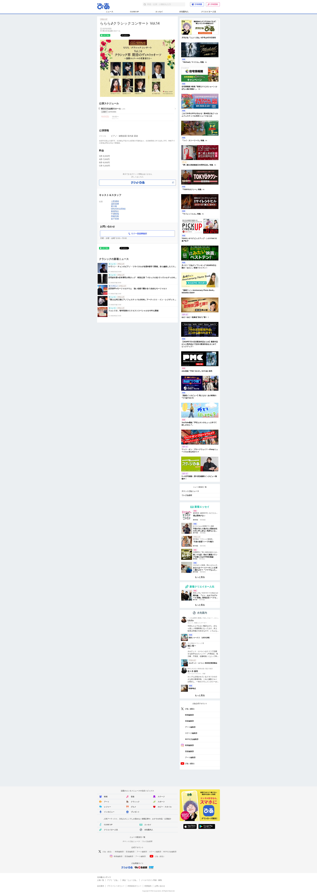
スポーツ (161, 801)
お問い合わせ (160, 886)
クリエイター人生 (208, 11)
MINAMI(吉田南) (118, 209)
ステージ (161, 796)
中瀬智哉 (115, 213)
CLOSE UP (134, 11)
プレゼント (135, 812)
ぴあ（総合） (190, 709)
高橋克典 (115, 216)
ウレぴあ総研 (187, 495)
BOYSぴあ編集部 (191, 739)
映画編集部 (189, 715)
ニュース (109, 11)
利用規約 (148, 886)
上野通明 (115, 201)
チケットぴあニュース (190, 491)
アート (106, 801)
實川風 (114, 206)
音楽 (132, 796)
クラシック (135, 801)
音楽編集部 (189, 721)
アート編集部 (190, 727)
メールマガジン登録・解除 (151, 880)
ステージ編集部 (191, 733)
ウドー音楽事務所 (139, 233)
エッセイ (159, 11)
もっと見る (200, 577)
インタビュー (109, 812)
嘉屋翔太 (115, 211)
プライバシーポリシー (115, 886)
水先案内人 (184, 11)
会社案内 (100, 886)
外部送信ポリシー (134, 886)
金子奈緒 (115, 218)
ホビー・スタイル (165, 807)
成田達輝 (115, 204)
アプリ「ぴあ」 (113, 880)
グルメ (133, 807)
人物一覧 (100, 880)
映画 (105, 796)
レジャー (107, 807)
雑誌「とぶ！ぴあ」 (130, 880)
